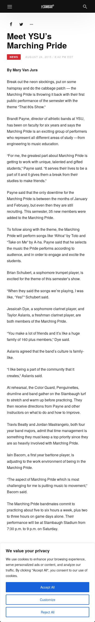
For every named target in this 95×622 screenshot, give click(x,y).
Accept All (47, 587)
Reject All (47, 612)
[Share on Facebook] (11, 24)
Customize (47, 599)
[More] (31, 24)
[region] (47, 582)
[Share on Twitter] (21, 24)
